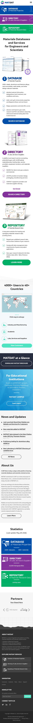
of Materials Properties (15, 9)
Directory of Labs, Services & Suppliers (17, 663)
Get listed (16, 189)
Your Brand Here (16, 602)
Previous (4, 609)
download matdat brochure (16, 363)
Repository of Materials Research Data (17, 669)
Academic (11, 682)
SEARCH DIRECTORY (16, 194)
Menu (31, 2)
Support (25, 682)
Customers (4, 682)
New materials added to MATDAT (14, 429)
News (16, 682)
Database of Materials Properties (16, 658)
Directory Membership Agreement (16, 716)
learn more (16, 262)
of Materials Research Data (17, 29)
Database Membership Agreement (11, 718)
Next (29, 609)
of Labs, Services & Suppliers (17, 19)
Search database (16, 121)
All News (11, 457)
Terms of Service (16, 720)
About (20, 682)
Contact (4, 684)
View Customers (17, 345)
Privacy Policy (25, 718)
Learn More (11, 516)
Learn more (16, 403)
